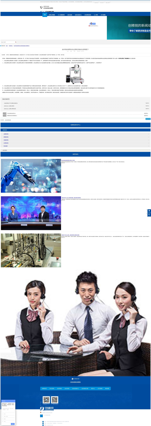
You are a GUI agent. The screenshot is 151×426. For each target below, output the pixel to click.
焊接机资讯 (6, 136)
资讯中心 (93, 388)
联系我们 (102, 2)
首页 (45, 14)
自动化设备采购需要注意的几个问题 (68, 160)
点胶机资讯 (6, 133)
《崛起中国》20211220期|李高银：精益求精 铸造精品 (71, 197)
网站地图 (108, 2)
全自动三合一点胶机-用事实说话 (10, 108)
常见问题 (5, 145)
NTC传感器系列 (61, 14)
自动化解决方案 (85, 388)
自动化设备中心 (78, 14)
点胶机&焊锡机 (52, 14)
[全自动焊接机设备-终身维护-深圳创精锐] (46, 399)
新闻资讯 (11, 45)
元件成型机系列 (87, 14)
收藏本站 (96, 2)
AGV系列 (96, 14)
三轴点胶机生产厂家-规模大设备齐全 (11, 103)
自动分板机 (69, 14)
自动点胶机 (52, 388)
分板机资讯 (6, 139)
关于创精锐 (103, 14)
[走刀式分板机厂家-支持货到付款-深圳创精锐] (54, 399)
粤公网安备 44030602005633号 (46, 412)
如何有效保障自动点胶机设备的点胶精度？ (22, 45)
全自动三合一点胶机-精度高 (9, 105)
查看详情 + (146, 113)
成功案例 (5, 150)
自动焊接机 (59, 388)
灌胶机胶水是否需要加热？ (12, 115)
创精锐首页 (44, 388)
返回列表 (148, 119)
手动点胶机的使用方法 (11, 113)
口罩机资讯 (6, 142)
